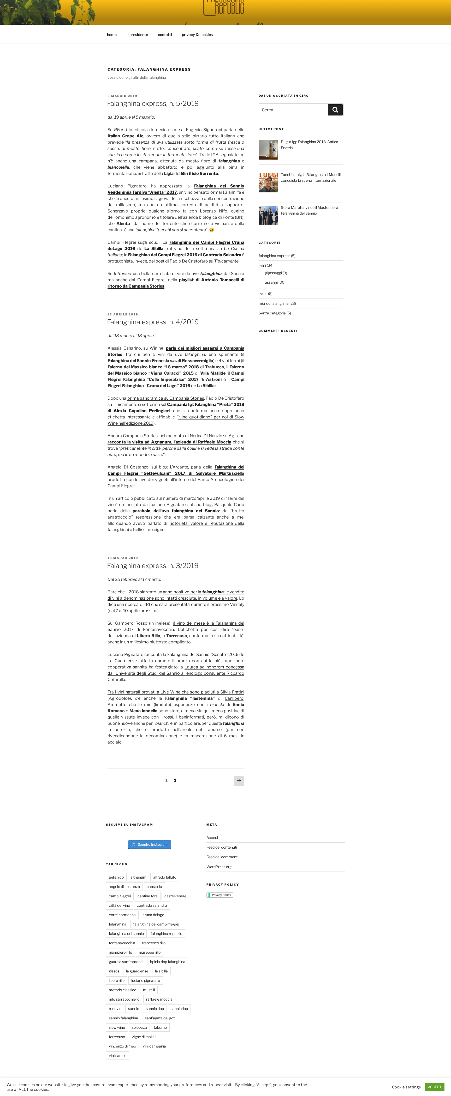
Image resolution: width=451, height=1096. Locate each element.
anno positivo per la (182, 591)
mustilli (149, 990)
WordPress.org (219, 866)
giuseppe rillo (150, 952)
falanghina (213, 591)
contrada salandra (152, 905)
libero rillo (116, 980)
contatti (165, 34)
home (112, 34)
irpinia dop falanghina (167, 961)
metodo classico (122, 990)
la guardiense (137, 971)
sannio (133, 1008)
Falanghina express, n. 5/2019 (153, 103)
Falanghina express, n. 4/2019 (153, 322)
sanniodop (179, 1008)
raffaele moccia (159, 999)
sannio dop (155, 1008)
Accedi (212, 837)
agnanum (138, 877)
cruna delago (153, 914)
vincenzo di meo (122, 1046)
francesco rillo (153, 943)
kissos (114, 971)
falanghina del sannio (126, 933)
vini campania (154, 1046)
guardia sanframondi (126, 961)
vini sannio (117, 1055)
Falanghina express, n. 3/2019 (153, 566)
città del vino (119, 905)
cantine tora (148, 896)
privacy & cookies (197, 34)
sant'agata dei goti (160, 1018)
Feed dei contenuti (221, 847)
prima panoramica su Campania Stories (165, 398)
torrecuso (117, 1036)
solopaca (139, 1027)
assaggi (271, 282)
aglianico (116, 877)
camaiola (154, 886)
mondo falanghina (274, 303)
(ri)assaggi (273, 273)
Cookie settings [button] (406, 1087)
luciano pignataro (145, 980)
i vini (262, 265)
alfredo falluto (164, 877)
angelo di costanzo (124, 886)
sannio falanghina (123, 1018)
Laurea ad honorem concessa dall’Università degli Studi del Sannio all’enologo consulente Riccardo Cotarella (176, 673)
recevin (115, 1008)
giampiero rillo (120, 952)
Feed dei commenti (222, 857)
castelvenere (175, 896)
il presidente (137, 34)
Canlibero (234, 698)
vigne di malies (144, 1036)
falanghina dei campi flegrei (156, 924)
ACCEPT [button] (434, 1087)
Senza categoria (272, 313)
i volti (263, 293)
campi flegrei (120, 896)
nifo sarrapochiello (124, 999)
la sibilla (161, 971)
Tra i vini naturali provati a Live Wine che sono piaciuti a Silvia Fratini (176, 692)
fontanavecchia (122, 943)
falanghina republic (166, 933)
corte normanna (122, 914)
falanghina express (274, 255)
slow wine (117, 1027)
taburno (160, 1027)
